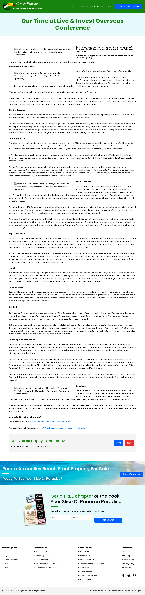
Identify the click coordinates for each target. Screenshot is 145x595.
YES (118, 443)
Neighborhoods (85, 572)
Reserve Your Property (128, 6)
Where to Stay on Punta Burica (91, 564)
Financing (40, 556)
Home (74, 6)
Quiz (6, 567)
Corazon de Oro (42, 552)
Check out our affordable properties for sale (64, 428)
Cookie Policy (128, 567)
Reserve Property (42, 560)
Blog (6, 572)
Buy (82, 6)
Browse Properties (131, 474)
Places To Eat (84, 556)
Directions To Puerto (87, 560)
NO (129, 443)
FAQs (109, 6)
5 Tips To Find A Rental (88, 576)
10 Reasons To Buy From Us (46, 567)
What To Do (84, 567)
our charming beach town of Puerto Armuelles (49, 421)
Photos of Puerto (85, 579)
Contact (126, 552)
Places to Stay (85, 552)
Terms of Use (128, 560)
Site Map (126, 556)
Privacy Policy (128, 564)
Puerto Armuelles (95, 6)
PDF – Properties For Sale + (46, 564)
